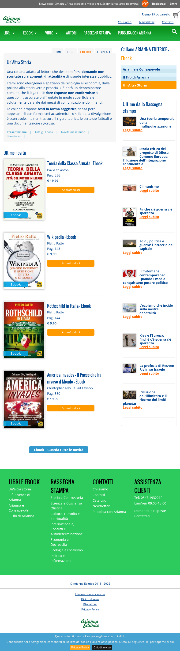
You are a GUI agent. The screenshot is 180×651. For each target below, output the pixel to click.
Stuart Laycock (83, 388)
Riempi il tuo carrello (156, 14)
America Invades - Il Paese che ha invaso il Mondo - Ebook (74, 378)
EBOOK (85, 52)
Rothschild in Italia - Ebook (69, 306)
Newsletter (146, 22)
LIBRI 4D (103, 52)
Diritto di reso (90, 599)
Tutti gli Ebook (44, 132)
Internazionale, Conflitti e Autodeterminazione (67, 529)
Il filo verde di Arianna (19, 497)
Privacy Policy (80, 647)
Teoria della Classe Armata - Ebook (74, 163)
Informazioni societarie (90, 594)
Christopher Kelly (59, 388)
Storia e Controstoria (67, 497)
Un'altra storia (20, 489)
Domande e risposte (150, 510)
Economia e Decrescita (60, 542)
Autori (71, 32)
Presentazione (17, 132)
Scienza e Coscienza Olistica (66, 505)
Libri (7, 32)
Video (49, 32)
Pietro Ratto (55, 243)
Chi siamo (124, 22)
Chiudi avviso (102, 647)
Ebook (28, 32)
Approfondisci (71, 190)
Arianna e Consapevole (141, 69)
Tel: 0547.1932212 (148, 497)
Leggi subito (132, 130)
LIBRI (71, 52)
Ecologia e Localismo (67, 550)
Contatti (167, 22)
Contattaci (142, 516)
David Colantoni (58, 170)
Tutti (57, 52)
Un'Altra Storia (135, 85)
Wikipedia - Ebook (61, 237)
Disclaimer (90, 604)
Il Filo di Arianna (136, 77)
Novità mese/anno (73, 132)
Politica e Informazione (61, 558)
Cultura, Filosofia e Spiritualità (65, 516)
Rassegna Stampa (97, 32)
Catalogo (99, 500)
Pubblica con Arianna (134, 32)
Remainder (14, 136)
